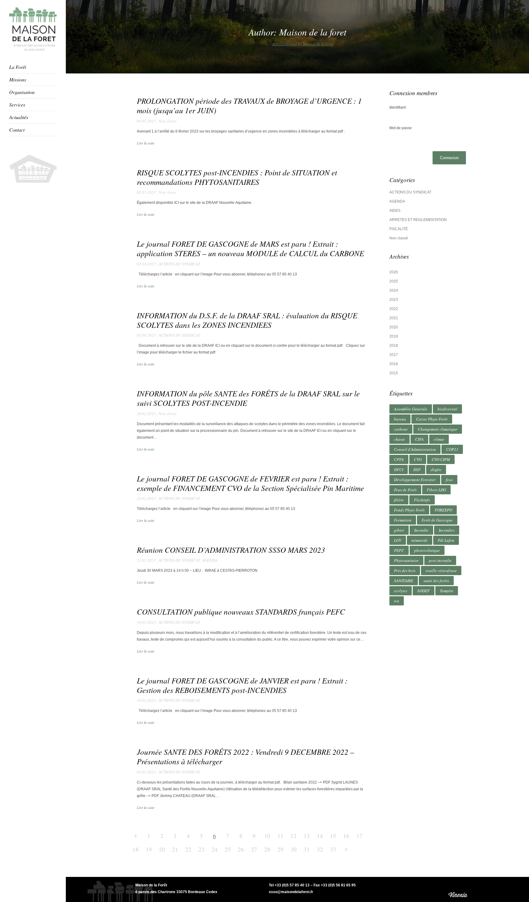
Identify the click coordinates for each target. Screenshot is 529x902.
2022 (393, 309)
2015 (393, 373)
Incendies (447, 530)
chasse (399, 439)
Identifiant (397, 107)
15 (333, 836)
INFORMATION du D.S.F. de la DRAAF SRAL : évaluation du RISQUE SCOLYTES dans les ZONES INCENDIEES (247, 320)
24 (215, 849)
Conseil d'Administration (415, 449)
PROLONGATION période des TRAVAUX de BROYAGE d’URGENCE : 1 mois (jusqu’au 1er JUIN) (249, 105)
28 (267, 849)
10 (267, 836)
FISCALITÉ (398, 229)
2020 (393, 327)
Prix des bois (404, 570)
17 (359, 836)
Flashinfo (422, 500)
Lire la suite (145, 142)
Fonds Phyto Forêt (409, 510)
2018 (393, 345)
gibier (399, 530)
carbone (401, 429)
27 (254, 849)
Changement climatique (437, 429)
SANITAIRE (403, 580)
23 (201, 849)
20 (162, 849)
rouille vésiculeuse (441, 570)
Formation (402, 520)
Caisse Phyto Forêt (432, 419)
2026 (393, 272)
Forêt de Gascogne (437, 520)
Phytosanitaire (406, 560)
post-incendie (440, 560)
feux (449, 479)
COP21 (452, 449)
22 (188, 849)
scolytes (400, 590)
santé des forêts (436, 580)
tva (396, 601)
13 (307, 836)
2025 (393, 281)
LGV (397, 540)
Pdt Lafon (446, 540)
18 (136, 849)
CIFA (419, 439)
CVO (418, 459)
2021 (393, 318)
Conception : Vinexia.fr (458, 889)
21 (175, 849)
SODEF (423, 590)
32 (320, 849)
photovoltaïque (427, 550)
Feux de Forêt (405, 489)
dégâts (436, 469)
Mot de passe (400, 128)
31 (307, 849)
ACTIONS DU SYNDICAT (179, 264)
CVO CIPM (441, 459)
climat (439, 439)
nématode (419, 540)
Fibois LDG (436, 489)
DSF (417, 469)
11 (280, 836)
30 (294, 849)
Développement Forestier (415, 479)
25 (228, 849)
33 (333, 849)
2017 (393, 355)
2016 (393, 364)
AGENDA (209, 560)
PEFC (399, 550)
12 (294, 836)
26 (241, 849)
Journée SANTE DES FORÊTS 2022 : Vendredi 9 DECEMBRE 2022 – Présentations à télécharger (245, 756)
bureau (400, 419)
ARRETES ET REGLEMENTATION (418, 220)
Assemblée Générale (410, 409)
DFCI (398, 469)
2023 (393, 300)
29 (280, 849)
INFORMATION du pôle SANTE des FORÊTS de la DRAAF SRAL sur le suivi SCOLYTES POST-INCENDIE (248, 398)
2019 (393, 336)
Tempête (446, 590)
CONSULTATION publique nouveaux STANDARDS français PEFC (241, 611)
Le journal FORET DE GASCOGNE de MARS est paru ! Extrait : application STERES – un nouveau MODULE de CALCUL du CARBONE (250, 248)
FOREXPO (443, 510)
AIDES (394, 210)
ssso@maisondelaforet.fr (291, 892)
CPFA (399, 459)
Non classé (168, 121)
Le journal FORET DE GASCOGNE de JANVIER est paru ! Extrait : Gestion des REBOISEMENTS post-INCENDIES (242, 685)
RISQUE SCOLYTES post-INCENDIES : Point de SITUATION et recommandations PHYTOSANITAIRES (237, 177)
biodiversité (447, 409)
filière (399, 500)
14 (320, 836)
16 (346, 836)
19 (149, 849)
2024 (393, 290)
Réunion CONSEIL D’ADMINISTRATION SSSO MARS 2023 (231, 550)
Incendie (421, 530)
